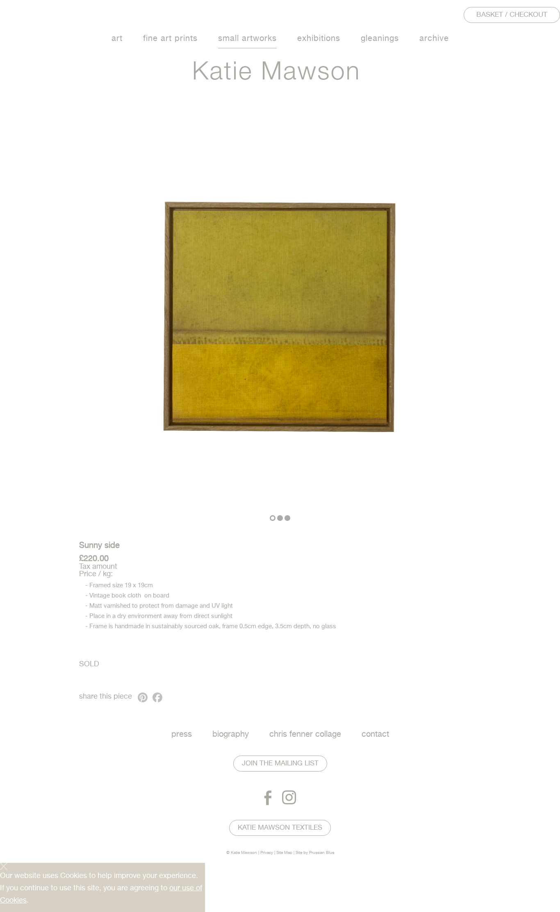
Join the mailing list (280, 763)
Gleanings (380, 38)
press (181, 734)
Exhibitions (318, 38)
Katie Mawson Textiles (280, 827)
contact (375, 734)
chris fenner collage (305, 734)
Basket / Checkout (511, 14)
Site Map (284, 853)
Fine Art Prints (170, 38)
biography (230, 734)
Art (117, 38)
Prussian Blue (321, 853)
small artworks (247, 38)
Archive (434, 38)
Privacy (266, 853)
